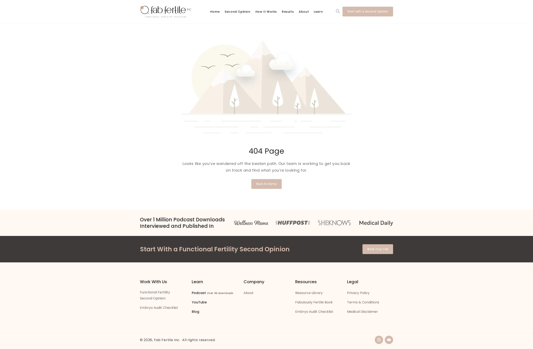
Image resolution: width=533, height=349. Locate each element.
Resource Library (309, 292)
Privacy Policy (358, 292)
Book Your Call (377, 249)
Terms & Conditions (363, 302)
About (249, 292)
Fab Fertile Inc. (167, 340)
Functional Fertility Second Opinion (155, 295)
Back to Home (266, 184)
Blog (195, 311)
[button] (337, 11)
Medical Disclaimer (362, 311)
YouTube (199, 302)
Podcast (199, 292)
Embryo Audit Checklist (159, 307)
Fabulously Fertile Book (314, 302)
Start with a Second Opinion (367, 11)
